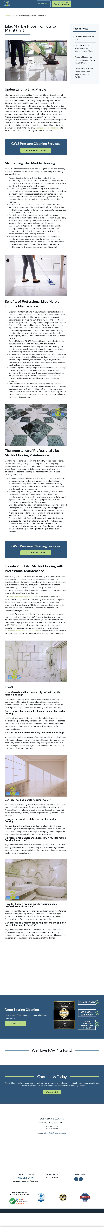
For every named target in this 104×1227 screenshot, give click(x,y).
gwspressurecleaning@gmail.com (25, 1181)
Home (7, 16)
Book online (43, 4)
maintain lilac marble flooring (48, 128)
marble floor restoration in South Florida (22, 630)
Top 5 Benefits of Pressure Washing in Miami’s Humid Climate (85, 48)
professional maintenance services (22, 596)
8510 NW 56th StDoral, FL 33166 (52, 1127)
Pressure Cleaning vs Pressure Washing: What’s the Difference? (85, 60)
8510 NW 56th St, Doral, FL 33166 (52, 1123)
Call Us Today (63, 5)
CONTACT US (15, 1024)
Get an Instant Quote (35, 150)
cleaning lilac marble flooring (48, 188)
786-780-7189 (63, 2)
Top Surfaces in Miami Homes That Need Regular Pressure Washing (84, 72)
